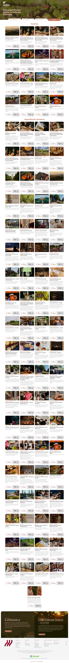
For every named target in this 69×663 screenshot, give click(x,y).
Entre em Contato (56, 642)
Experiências (37, 646)
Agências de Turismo (38, 647)
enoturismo (37, 640)
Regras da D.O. (46, 646)
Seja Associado (27, 643)
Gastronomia (37, 643)
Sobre (26, 642)
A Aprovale (27, 640)
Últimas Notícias (27, 644)
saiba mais (8, 631)
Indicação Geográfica (48, 640)
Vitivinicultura (17, 643)
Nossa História (17, 642)
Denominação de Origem (48, 643)
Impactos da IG (46, 644)
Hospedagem (37, 644)
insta (66, 644)
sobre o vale (17, 640)
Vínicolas (36, 642)
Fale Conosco (17, 647)
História (45, 642)
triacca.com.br (41, 661)
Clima (16, 646)
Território (17, 644)
